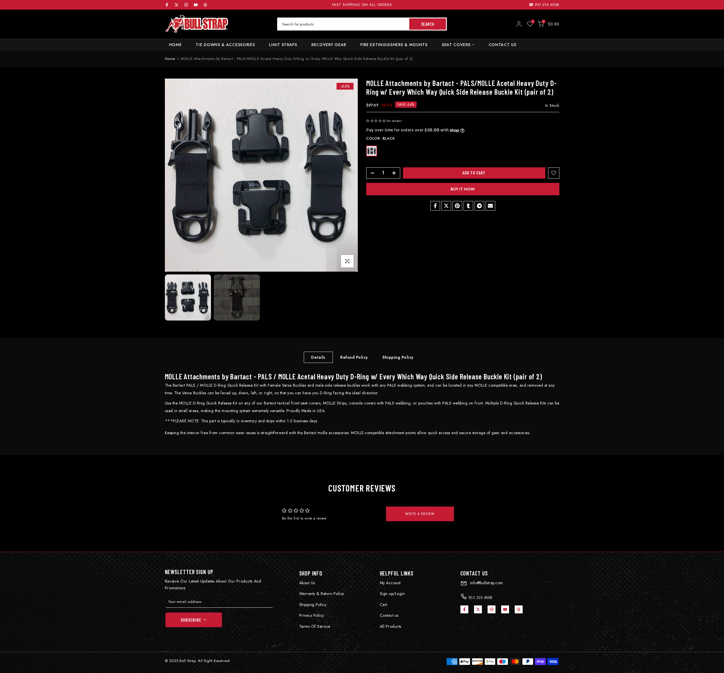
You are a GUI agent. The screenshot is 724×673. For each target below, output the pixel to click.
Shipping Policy (397, 357)
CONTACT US (502, 44)
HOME (175, 44)
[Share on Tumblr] (468, 206)
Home (170, 58)
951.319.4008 (547, 4)
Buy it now (463, 189)
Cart (383, 604)
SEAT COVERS (456, 44)
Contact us (389, 615)
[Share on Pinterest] (457, 206)
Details (318, 357)
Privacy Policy (311, 615)
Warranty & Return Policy (321, 593)
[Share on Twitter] (446, 206)
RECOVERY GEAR (328, 44)
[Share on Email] (490, 206)
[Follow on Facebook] (167, 4)
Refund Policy (354, 357)
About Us (307, 583)
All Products (390, 626)
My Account (390, 583)
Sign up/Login (392, 593)
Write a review (419, 513)
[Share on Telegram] (479, 206)
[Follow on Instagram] (186, 4)
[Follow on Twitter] (176, 4)
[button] (376, 121)
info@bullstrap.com (486, 583)
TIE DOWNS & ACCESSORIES (225, 44)
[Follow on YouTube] (196, 4)
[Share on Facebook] (435, 206)
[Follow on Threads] (205, 4)
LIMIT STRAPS (283, 44)
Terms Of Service (314, 626)
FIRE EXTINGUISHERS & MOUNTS (394, 44)
